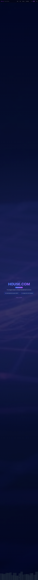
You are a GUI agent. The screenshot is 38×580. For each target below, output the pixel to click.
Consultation (27, 1)
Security (23, 1)
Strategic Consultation (19, 297)
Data (20, 1)
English (34, 1)
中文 (31, 1)
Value (17, 1)
